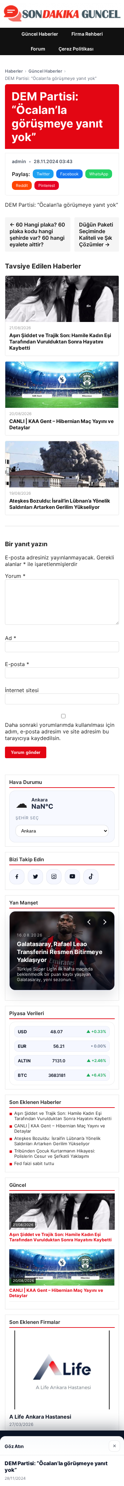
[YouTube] (72, 876)
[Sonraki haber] (103, 922)
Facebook (69, 173)
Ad (10, 638)
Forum (38, 49)
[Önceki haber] (90, 922)
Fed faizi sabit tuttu (34, 1163)
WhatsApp (98, 173)
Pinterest (46, 185)
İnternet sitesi (22, 690)
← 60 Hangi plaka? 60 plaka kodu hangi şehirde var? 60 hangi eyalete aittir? (37, 234)
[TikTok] (91, 876)
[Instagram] (54, 876)
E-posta (17, 664)
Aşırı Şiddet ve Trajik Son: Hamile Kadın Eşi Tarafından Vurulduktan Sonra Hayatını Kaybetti (62, 1116)
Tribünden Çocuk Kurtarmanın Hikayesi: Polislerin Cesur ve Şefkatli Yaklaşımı (54, 1153)
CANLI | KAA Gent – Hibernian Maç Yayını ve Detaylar (59, 1128)
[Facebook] (16, 876)
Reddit (22, 185)
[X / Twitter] (35, 876)
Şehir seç (27, 817)
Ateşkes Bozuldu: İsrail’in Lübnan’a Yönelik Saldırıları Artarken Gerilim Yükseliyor (57, 1141)
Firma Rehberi (87, 34)
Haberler (14, 71)
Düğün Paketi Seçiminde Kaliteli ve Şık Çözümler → (96, 234)
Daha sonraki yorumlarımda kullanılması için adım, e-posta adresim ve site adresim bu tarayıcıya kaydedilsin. (59, 731)
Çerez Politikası (76, 49)
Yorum (15, 576)
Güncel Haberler (39, 34)
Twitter (43, 173)
